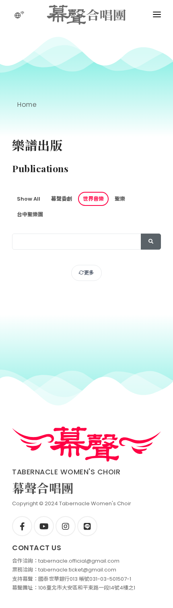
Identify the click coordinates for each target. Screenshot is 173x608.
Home (27, 104)
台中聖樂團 (30, 214)
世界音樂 (93, 199)
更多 (89, 272)
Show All (28, 199)
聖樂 (120, 199)
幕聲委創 (61, 199)
